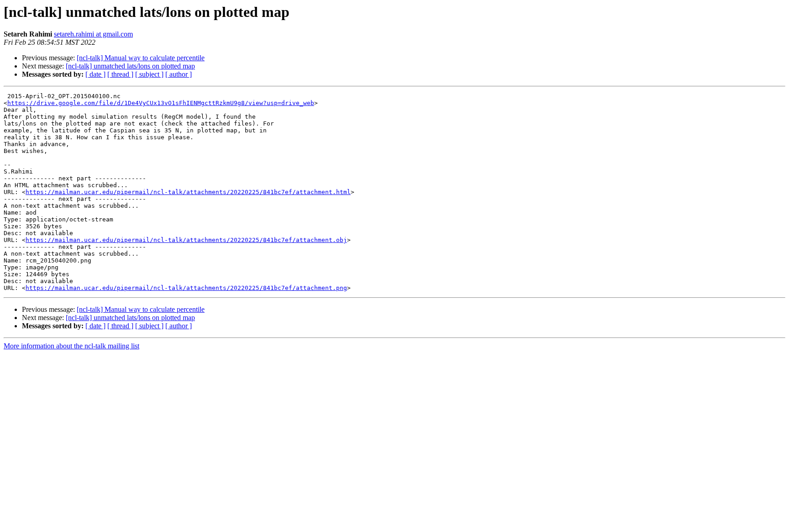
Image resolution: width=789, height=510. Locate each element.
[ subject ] (149, 74)
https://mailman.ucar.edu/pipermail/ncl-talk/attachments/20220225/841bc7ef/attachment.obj (186, 240)
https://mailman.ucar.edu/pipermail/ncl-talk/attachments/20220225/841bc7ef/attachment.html (188, 192)
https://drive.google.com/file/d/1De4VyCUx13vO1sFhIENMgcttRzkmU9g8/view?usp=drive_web (160, 103)
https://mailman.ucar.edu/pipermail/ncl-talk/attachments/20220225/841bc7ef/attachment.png (186, 287)
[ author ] (178, 74)
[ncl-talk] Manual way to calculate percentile (141, 58)
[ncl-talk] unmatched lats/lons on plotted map (130, 66)
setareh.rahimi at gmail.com (93, 34)
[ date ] (95, 74)
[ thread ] (120, 74)
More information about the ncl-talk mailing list (71, 346)
